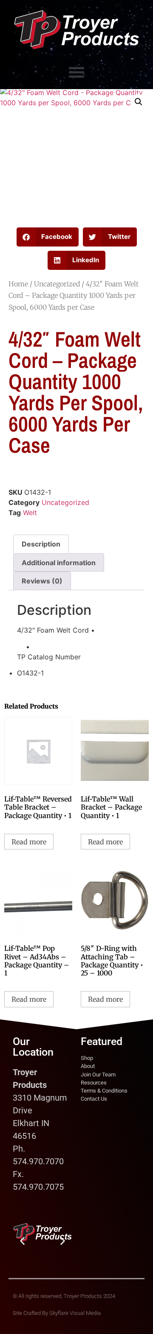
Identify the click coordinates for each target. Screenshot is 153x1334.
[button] (76, 72)
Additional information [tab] (59, 562)
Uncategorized (57, 284)
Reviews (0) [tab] (42, 581)
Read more (28, 842)
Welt (30, 512)
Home (18, 284)
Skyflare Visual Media (75, 1313)
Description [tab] (41, 544)
